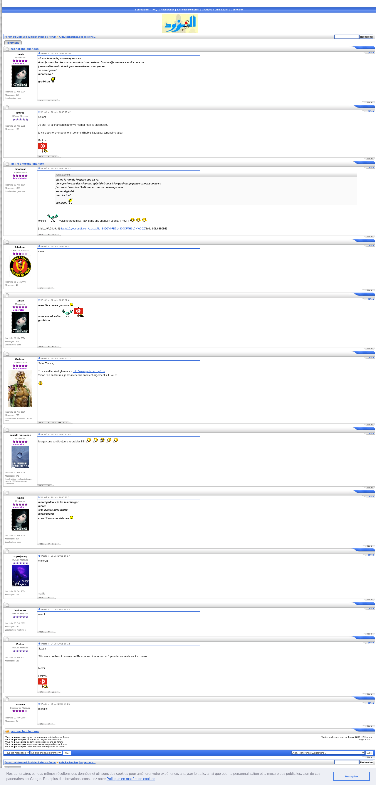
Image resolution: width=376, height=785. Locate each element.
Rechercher (167, 9)
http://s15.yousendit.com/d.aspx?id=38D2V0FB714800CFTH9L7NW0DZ (102, 228)
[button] (156, 779)
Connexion (237, 9)
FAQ (155, 9)
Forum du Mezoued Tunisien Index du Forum (30, 36)
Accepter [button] (351, 776)
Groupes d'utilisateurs (215, 9)
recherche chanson (25, 731)
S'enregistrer (142, 9)
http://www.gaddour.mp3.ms (89, 371)
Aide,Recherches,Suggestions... (77, 36)
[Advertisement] (82, 23)
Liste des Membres (188, 9)
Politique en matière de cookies (131, 779)
